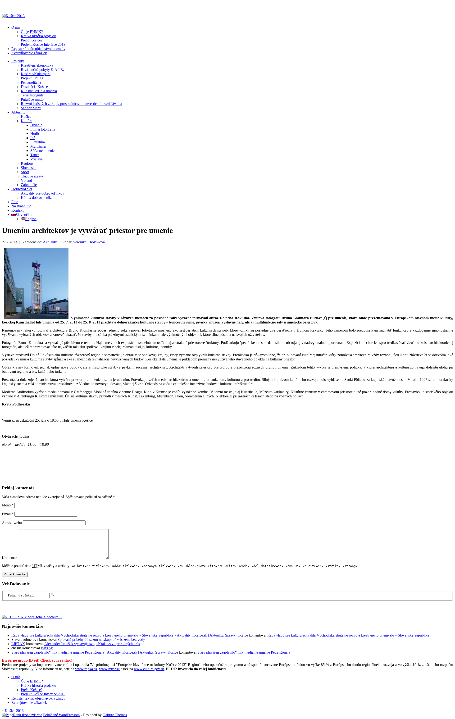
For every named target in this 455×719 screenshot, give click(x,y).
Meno (8, 505)
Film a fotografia (42, 129)
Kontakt (17, 210)
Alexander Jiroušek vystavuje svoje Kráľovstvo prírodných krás (92, 644)
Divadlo (36, 125)
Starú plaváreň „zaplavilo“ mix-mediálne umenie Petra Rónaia (243, 652)
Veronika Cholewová (89, 242)
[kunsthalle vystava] (36, 318)
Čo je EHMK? (32, 32)
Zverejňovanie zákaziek (29, 53)
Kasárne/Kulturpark (35, 74)
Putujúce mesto (32, 99)
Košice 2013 (13, 711)
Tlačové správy (32, 176)
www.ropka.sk (86, 669)
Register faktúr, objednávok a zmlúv (38, 49)
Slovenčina (24, 215)
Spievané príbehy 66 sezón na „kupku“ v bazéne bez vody (101, 639)
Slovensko (28, 168)
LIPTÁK (18, 644)
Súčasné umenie (42, 151)
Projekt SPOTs (32, 78)
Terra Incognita (32, 95)
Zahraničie (29, 185)
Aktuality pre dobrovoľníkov (42, 193)
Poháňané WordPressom (61, 715)
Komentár (9, 558)
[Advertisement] (57, 474)
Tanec (34, 155)
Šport (25, 172)
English (30, 219)
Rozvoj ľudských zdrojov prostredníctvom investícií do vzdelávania (71, 104)
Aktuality (18, 112)
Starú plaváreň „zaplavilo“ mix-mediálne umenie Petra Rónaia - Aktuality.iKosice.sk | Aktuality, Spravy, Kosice (94, 652)
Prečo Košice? (31, 40)
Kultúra (26, 121)
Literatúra (37, 142)
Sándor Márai (31, 108)
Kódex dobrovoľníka (37, 198)
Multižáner (38, 146)
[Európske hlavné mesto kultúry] (13, 16)
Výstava (36, 159)
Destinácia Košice (34, 87)
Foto (14, 202)
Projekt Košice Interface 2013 (43, 44)
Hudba (35, 134)
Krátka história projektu (38, 36)
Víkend (26, 180)
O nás (15, 27)
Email (8, 514)
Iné (32, 138)
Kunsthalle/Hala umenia (39, 91)
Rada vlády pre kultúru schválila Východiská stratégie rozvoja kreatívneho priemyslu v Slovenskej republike (348, 635)
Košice (26, 116)
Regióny (27, 163)
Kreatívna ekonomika (37, 65)
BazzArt (47, 648)
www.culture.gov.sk (149, 669)
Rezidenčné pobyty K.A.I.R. (42, 70)
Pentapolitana (31, 82)
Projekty (17, 61)
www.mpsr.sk (109, 669)
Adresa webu (12, 523)
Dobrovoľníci (21, 189)
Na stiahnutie (21, 206)
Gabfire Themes (115, 715)
